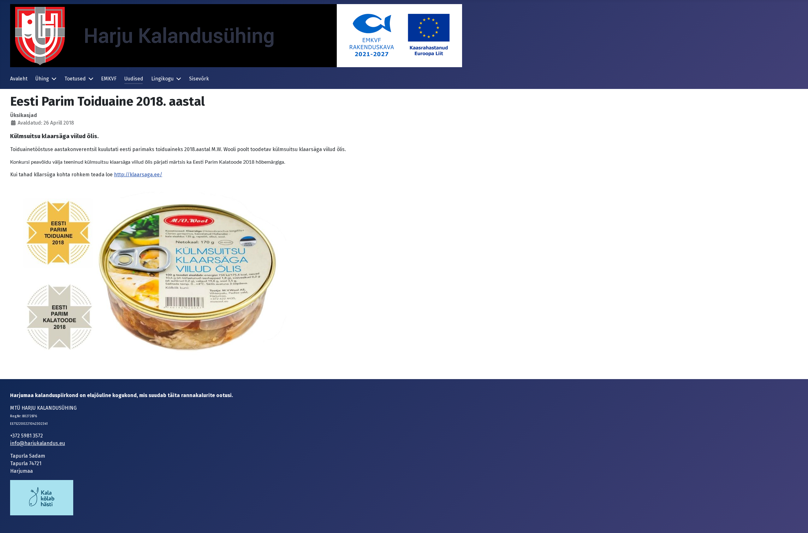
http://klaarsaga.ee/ (138, 175)
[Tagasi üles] (797, 521)
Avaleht (18, 79)
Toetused (75, 79)
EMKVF (108, 79)
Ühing (42, 79)
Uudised (133, 79)
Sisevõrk (199, 79)
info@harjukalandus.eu (37, 443)
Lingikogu (162, 79)
